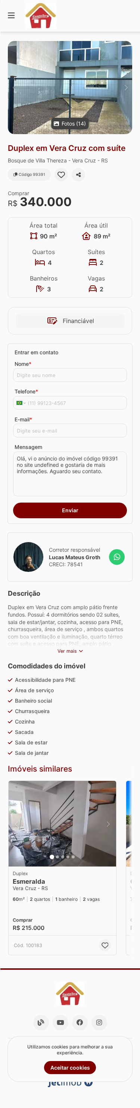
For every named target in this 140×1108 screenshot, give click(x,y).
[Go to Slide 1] (52, 857)
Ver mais (67, 651)
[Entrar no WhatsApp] (117, 557)
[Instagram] (99, 1023)
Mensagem (28, 447)
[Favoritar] (61, 174)
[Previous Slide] (14, 87)
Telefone (26, 391)
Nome (23, 364)
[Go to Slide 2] (57, 856)
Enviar (70, 510)
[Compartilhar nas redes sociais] (78, 174)
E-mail (23, 419)
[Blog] (41, 1023)
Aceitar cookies (70, 1067)
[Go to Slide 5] (73, 856)
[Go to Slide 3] (62, 856)
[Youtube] (60, 1023)
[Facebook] (80, 1023)
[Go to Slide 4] (67, 856)
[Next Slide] (126, 87)
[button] (70, 87)
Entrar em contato (36, 352)
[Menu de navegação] (11, 16)
